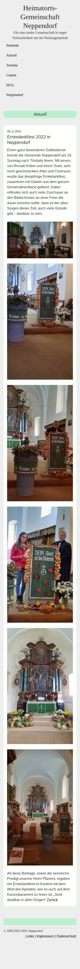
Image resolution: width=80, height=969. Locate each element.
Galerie (11, 75)
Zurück (52, 900)
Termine (12, 65)
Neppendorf (14, 95)
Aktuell (11, 55)
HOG (10, 85)
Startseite (12, 45)
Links (30, 936)
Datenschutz (66, 936)
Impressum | (46, 936)
